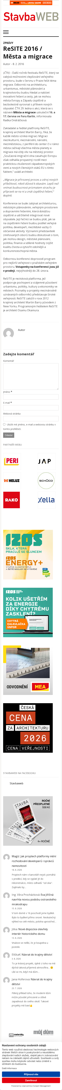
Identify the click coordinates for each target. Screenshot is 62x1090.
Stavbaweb (16, 783)
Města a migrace (24, 112)
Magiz (15, 856)
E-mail (6, 402)
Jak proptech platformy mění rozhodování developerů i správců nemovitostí (34, 861)
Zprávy (8, 43)
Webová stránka (12, 413)
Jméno (6, 391)
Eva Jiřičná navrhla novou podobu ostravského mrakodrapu (34, 899)
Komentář (8, 360)
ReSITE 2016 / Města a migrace (27, 52)
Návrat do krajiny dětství (37, 954)
